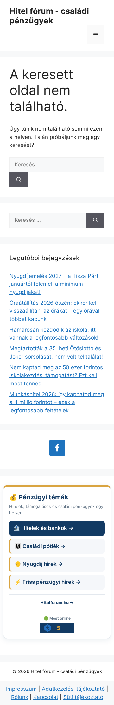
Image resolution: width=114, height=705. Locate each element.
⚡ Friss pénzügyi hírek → (48, 582)
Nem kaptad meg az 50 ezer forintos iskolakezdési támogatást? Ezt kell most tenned (56, 375)
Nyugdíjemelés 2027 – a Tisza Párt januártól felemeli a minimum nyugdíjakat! (54, 284)
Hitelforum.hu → (57, 602)
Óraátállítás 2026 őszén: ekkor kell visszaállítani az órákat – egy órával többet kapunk (54, 311)
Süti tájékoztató (83, 697)
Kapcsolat (45, 697)
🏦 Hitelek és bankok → (43, 528)
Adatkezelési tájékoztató (73, 689)
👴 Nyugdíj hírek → (39, 564)
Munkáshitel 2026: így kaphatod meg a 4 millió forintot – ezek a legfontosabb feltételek (57, 402)
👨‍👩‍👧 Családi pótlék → (40, 546)
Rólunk (19, 697)
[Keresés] (19, 180)
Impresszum (21, 689)
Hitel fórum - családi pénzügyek (49, 15)
